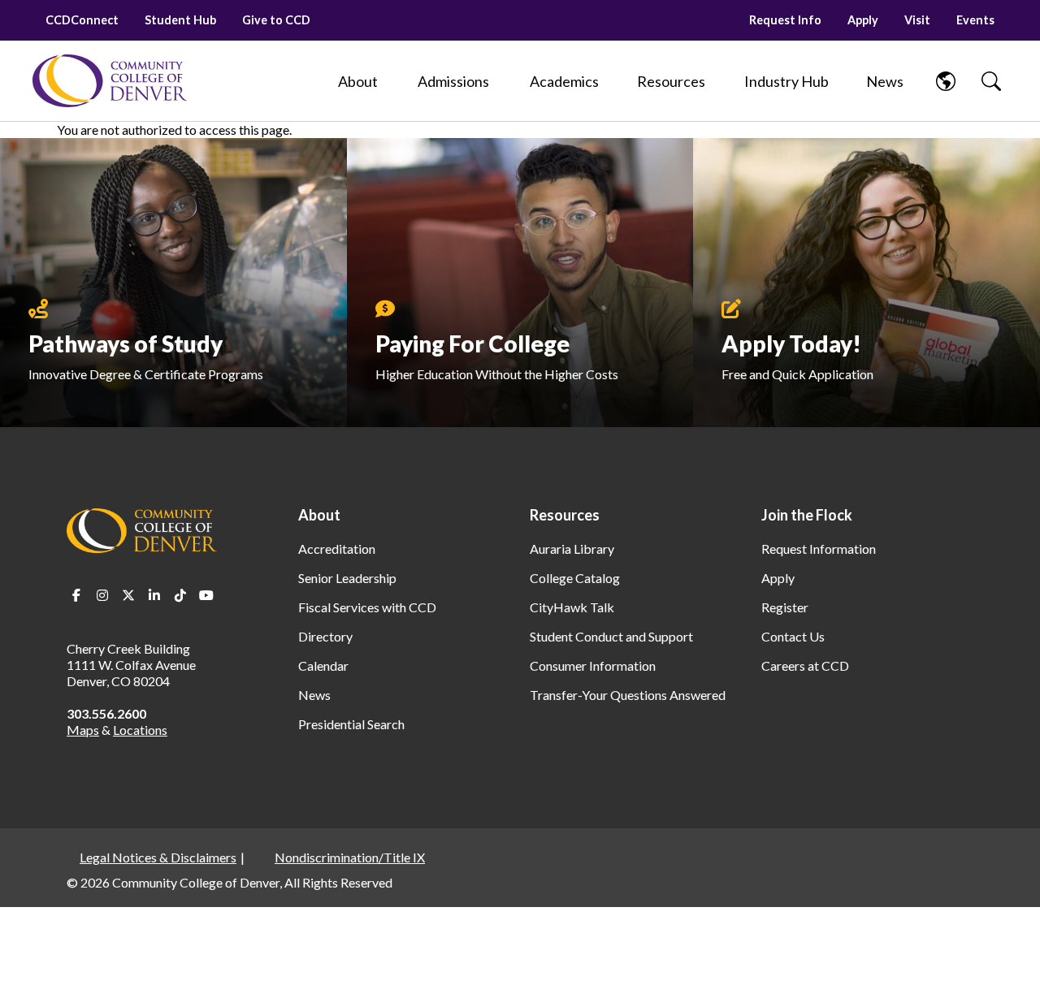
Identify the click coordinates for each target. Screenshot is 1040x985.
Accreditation (336, 548)
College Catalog (575, 577)
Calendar (323, 665)
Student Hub (180, 20)
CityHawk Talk (572, 607)
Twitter (128, 595)
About (319, 514)
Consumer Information (593, 665)
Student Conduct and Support (611, 636)
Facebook (76, 595)
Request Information (818, 548)
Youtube (206, 595)
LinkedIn (154, 595)
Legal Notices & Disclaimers (158, 857)
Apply (862, 20)
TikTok (180, 595)
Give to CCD (276, 20)
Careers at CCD (805, 665)
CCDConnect (82, 20)
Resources (565, 514)
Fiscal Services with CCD (367, 607)
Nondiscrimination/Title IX (350, 857)
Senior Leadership (347, 577)
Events (975, 20)
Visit (917, 20)
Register (784, 607)
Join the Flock (806, 514)
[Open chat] (1007, 949)
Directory (325, 636)
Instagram (102, 595)
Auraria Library (572, 548)
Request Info (785, 20)
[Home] (109, 81)
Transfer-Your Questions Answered (628, 694)
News (314, 694)
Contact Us (793, 636)
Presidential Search (351, 724)
